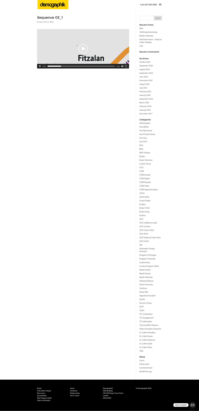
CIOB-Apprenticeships (148, 190)
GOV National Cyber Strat (149, 238)
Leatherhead (144, 262)
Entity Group (144, 212)
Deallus (142, 204)
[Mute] (122, 66)
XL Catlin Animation (147, 333)
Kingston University (147, 259)
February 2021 (145, 92)
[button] (83, 48)
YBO (141, 351)
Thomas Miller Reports (148, 325)
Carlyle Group (145, 164)
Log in (141, 360)
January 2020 (145, 95)
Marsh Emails (145, 270)
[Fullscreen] (126, 66)
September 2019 (146, 99)
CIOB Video (144, 186)
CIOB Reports (145, 182)
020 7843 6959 (151, 5)
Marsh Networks (146, 277)
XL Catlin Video (145, 347)
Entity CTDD (144, 208)
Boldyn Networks (146, 36)
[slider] (81, 66)
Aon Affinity (144, 127)
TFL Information (145, 321)
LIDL (141, 46)
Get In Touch (74, 395)
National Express (146, 281)
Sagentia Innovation (147, 296)
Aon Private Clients (147, 134)
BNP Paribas (144, 153)
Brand (39, 388)
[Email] (192, 405)
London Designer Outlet (149, 266)
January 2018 (145, 110)
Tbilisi (141, 310)
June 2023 (143, 77)
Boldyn (142, 156)
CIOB (141, 171)
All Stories (73, 391)
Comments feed (145, 368)
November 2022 (145, 81)
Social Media (41, 395)
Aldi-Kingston (144, 123)
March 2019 (144, 103)
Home (72, 388)
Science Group (145, 303)
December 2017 (145, 114)
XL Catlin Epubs (146, 336)
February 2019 (145, 106)
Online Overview (146, 285)
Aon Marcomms (145, 131)
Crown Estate (144, 201)
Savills (142, 299)
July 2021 (143, 88)
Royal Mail (143, 292)
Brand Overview (145, 160)
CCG (141, 167)
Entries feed (144, 364)
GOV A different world (148, 223)
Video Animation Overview (150, 329)
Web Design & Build (44, 398)
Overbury (143, 288)
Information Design (44, 391)
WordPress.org (145, 371)
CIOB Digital (144, 179)
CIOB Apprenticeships (148, 32)
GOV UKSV (144, 241)
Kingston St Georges (147, 255)
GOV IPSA (143, 234)
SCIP (141, 307)
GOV (141, 219)
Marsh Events (145, 273)
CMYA (142, 193)
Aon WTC (143, 142)
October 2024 (144, 62)
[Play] (40, 66)
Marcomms (41, 393)
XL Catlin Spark (145, 344)
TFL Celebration (146, 314)
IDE (140, 245)
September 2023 (146, 73)
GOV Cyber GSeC (146, 230)
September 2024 (146, 66)
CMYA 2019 (144, 197)
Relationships (75, 393)
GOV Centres (144, 226)
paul (40, 22)
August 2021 (144, 84)
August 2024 (144, 69)
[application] (83, 48)
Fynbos (142, 215)
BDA (141, 28)
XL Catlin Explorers (147, 340)
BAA (141, 145)
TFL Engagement (146, 318)
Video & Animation (43, 400)
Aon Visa (143, 138)
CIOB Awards (144, 175)
